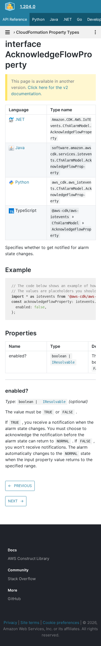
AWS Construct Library (28, 558)
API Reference (15, 19)
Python (38, 19)
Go (79, 19)
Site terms (29, 622)
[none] (2, 44)
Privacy (10, 622)
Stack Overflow (22, 578)
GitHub (14, 598)
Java (54, 19)
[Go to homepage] (17, 538)
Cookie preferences (61, 622)
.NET (67, 19)
